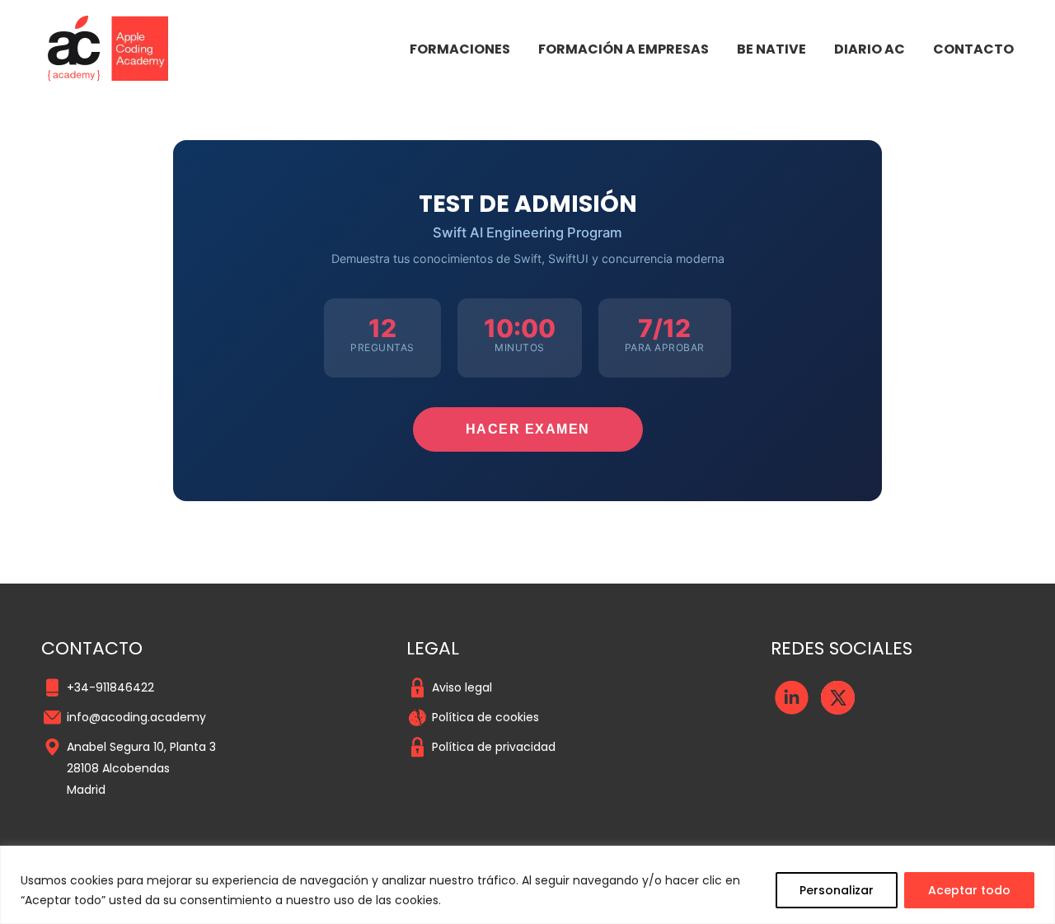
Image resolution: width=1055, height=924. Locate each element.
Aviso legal (462, 687)
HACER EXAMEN (528, 429)
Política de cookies (485, 717)
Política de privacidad (494, 747)
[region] (527, 885)
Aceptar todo (969, 890)
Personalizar (836, 890)
